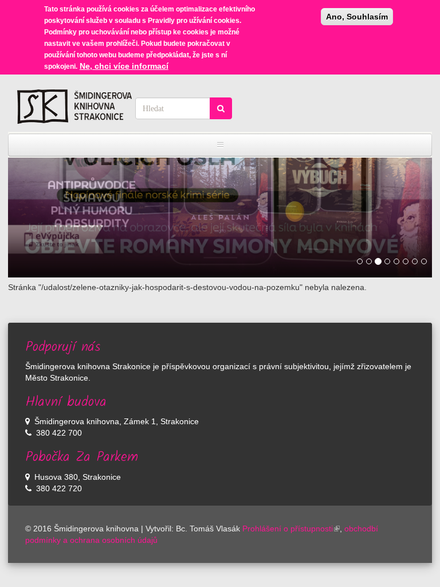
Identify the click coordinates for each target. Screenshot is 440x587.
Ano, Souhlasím (357, 16)
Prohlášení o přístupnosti (287, 528)
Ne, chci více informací (124, 66)
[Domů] (74, 106)
